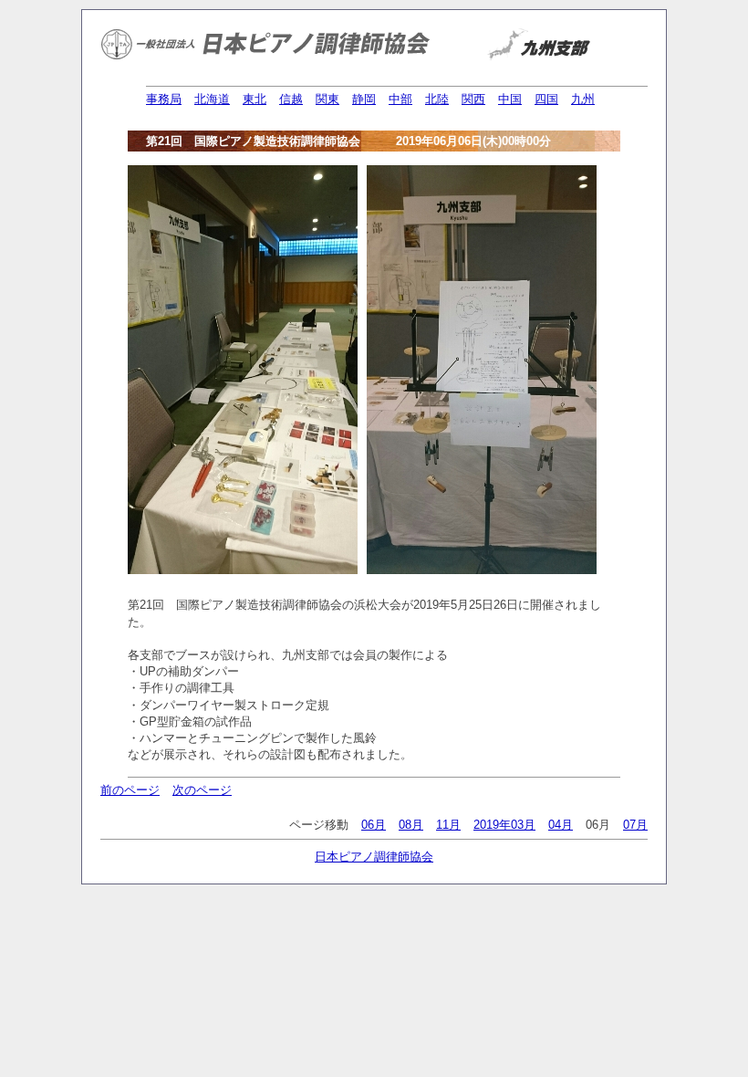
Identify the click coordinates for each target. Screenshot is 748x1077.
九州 (583, 99)
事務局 (164, 99)
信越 (291, 99)
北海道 (212, 99)
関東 (327, 99)
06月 (373, 824)
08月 (411, 824)
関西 (473, 99)
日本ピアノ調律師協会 (374, 856)
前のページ (130, 790)
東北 (254, 99)
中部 (400, 99)
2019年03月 (504, 824)
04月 (560, 824)
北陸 (437, 99)
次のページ (202, 790)
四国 (546, 99)
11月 (448, 824)
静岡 (364, 99)
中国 (510, 99)
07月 (635, 824)
